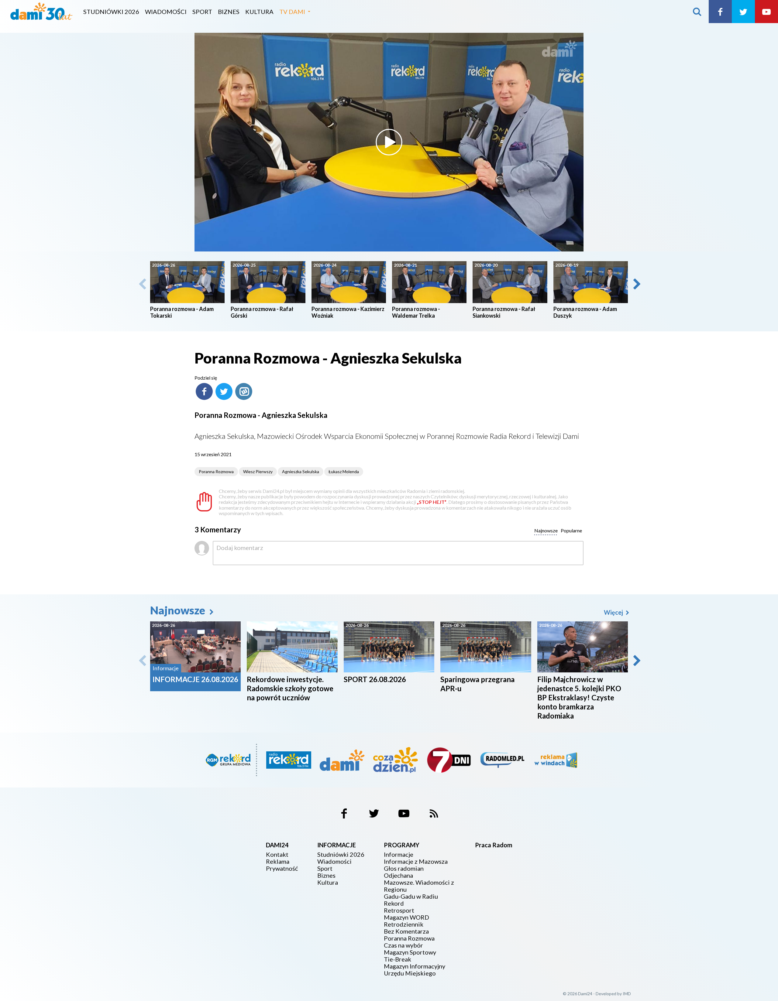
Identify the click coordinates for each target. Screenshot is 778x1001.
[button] (636, 284)
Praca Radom (493, 845)
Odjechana (398, 875)
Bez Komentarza (406, 931)
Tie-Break (397, 959)
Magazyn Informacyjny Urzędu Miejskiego (414, 970)
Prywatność (282, 868)
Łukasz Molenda (344, 471)
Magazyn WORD (406, 917)
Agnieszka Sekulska (300, 471)
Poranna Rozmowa (216, 471)
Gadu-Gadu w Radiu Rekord (411, 900)
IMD (627, 993)
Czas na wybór (403, 945)
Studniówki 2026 (111, 11)
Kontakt (277, 854)
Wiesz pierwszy (258, 471)
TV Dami (292, 11)
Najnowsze (178, 610)
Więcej (614, 612)
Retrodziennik (403, 924)
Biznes (228, 11)
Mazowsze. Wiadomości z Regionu (419, 886)
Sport (202, 11)
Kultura (259, 11)
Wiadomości (166, 11)
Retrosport (399, 910)
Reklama (277, 861)
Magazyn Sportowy (410, 952)
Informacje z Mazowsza (416, 861)
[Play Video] (389, 142)
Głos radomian (404, 868)
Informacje (398, 854)
